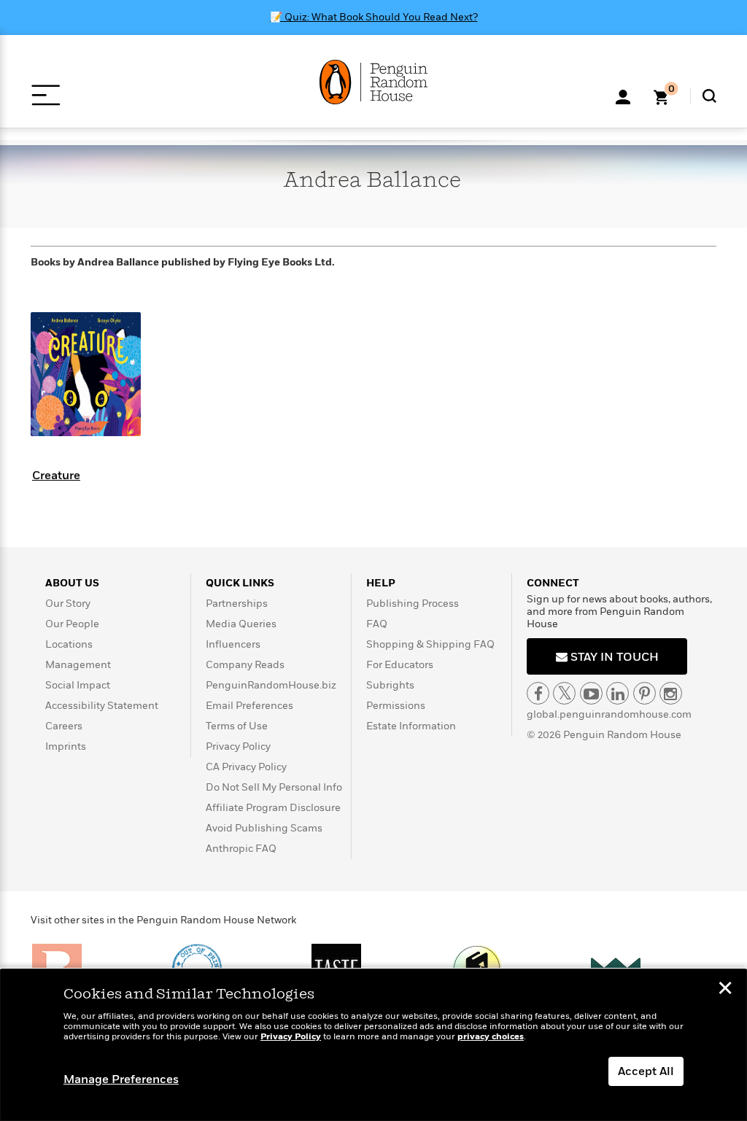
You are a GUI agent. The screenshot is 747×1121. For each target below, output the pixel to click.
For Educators (399, 665)
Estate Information (411, 726)
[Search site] (709, 96)
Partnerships (237, 603)
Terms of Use (237, 726)
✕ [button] (725, 989)
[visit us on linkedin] (617, 693)
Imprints (65, 746)
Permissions (395, 706)
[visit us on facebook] (538, 693)
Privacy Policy (238, 746)
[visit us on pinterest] (644, 693)
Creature (56, 476)
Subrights (390, 685)
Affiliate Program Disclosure (273, 808)
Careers (63, 726)
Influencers (233, 644)
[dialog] (373, 1045)
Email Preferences (249, 706)
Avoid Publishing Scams (264, 828)
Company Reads (245, 665)
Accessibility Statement (101, 706)
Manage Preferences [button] (121, 1079)
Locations (69, 644)
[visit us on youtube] (591, 693)
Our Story (67, 603)
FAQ (376, 624)
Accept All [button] (646, 1071)
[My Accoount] (623, 95)
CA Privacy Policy (246, 767)
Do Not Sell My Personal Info (274, 787)
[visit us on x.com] (564, 693)
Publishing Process (412, 603)
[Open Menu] (46, 95)
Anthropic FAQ (241, 849)
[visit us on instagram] (670, 693)
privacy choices (490, 1037)
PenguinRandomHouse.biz (271, 685)
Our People (72, 624)
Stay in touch (613, 657)
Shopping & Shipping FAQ (430, 644)
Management (78, 665)
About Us (72, 583)
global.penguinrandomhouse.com (609, 714)
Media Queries (241, 624)
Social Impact (77, 685)
